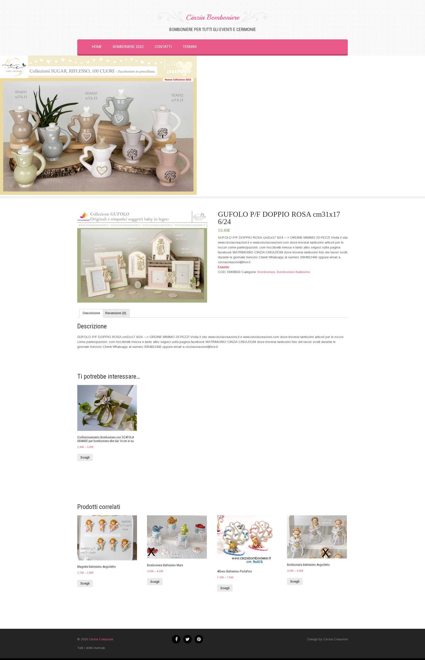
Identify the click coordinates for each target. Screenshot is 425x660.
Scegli (85, 457)
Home (97, 47)
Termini (190, 47)
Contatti (163, 47)
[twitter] (187, 639)
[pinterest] (199, 639)
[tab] (91, 313)
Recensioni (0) (115, 313)
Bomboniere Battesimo (293, 272)
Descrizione (91, 313)
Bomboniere (266, 272)
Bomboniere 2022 (128, 47)
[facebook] (176, 639)
